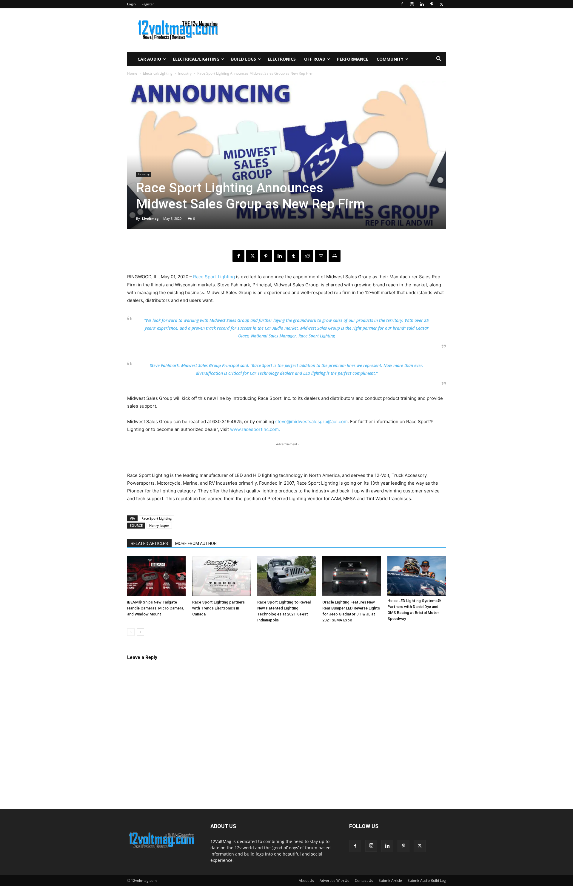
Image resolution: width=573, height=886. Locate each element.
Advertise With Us (334, 880)
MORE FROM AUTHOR (196, 543)
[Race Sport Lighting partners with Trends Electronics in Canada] (221, 577)
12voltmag (149, 218)
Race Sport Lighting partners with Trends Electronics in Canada (218, 608)
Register (147, 4)
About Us (306, 880)
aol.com (339, 421)
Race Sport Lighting (214, 277)
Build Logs (243, 59)
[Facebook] (402, 4)
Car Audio (149, 59)
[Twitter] (441, 4)
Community (390, 59)
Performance (352, 59)
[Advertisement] (286, 456)
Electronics (282, 59)
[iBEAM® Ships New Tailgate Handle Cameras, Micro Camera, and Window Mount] (156, 577)
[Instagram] (411, 4)
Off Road (314, 59)
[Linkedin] (421, 4)
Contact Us (364, 880)
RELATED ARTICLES (149, 543)
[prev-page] (131, 632)
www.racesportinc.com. (255, 429)
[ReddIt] (307, 256)
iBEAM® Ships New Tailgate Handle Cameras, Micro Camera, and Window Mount (155, 608)
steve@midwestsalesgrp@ (303, 421)
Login (131, 4)
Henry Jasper (159, 525)
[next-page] (140, 632)
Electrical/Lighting (196, 59)
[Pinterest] (431, 4)
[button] (439, 59)
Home (132, 73)
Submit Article (390, 880)
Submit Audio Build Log (427, 880)
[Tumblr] (293, 256)
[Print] (335, 256)
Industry (185, 73)
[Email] (321, 256)
